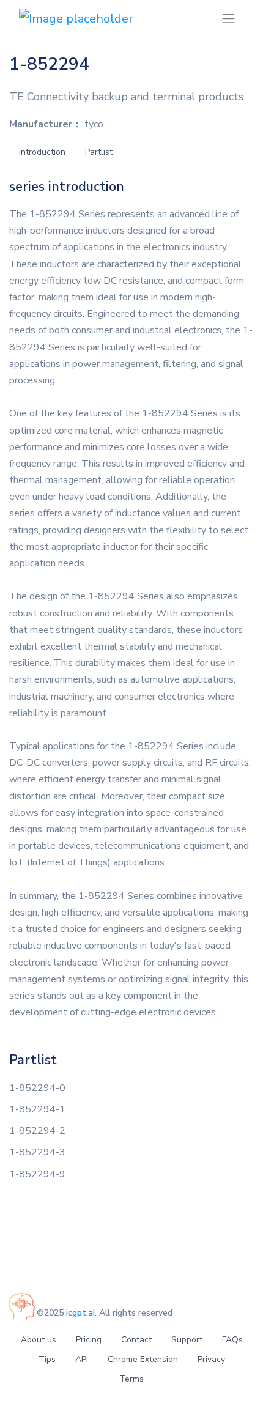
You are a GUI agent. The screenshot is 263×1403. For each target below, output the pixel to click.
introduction (42, 152)
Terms (131, 1379)
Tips (47, 1359)
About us (38, 1340)
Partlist (99, 152)
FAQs (232, 1340)
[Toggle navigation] (228, 18)
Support (186, 1340)
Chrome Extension (143, 1359)
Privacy (211, 1359)
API (81, 1359)
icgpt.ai (80, 1313)
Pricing (89, 1340)
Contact (136, 1340)
